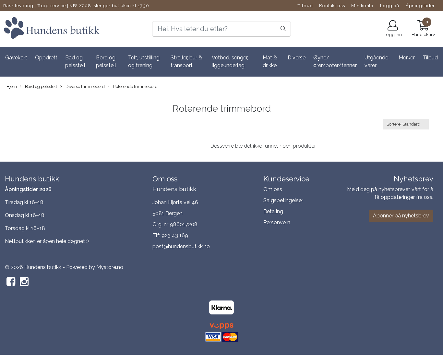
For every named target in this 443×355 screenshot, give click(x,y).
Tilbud (305, 5)
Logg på (389, 5)
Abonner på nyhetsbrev (401, 216)
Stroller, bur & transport (186, 61)
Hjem (11, 86)
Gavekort (16, 58)
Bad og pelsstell (75, 61)
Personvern (276, 222)
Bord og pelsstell (106, 61)
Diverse (296, 58)
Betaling (273, 211)
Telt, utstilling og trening (144, 61)
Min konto (362, 5)
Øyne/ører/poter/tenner (335, 61)
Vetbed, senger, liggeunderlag (230, 61)
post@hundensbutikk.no (181, 246)
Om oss (272, 189)
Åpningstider (420, 5)
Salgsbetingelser (283, 200)
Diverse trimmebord (85, 86)
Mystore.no (109, 267)
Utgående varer (376, 61)
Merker (407, 58)
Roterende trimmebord (135, 86)
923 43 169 (175, 235)
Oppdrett (46, 58)
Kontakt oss (332, 5)
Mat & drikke (270, 61)
